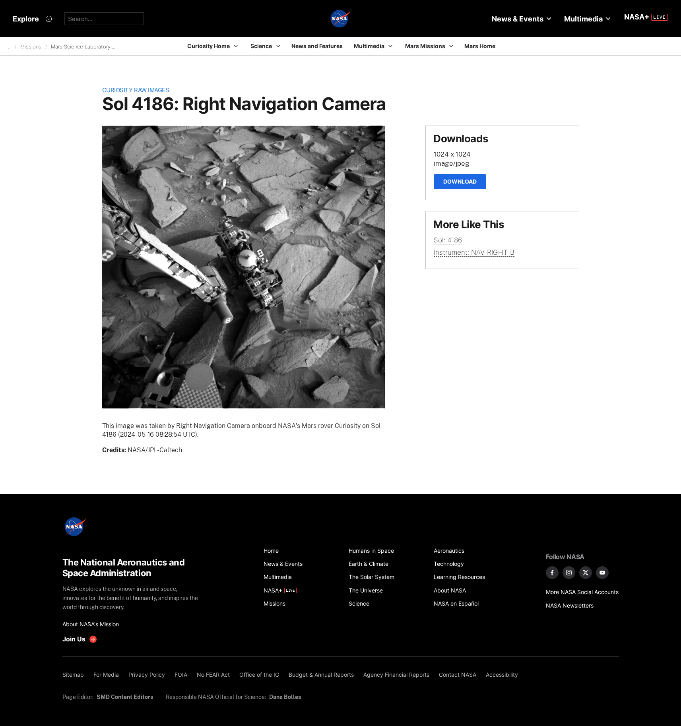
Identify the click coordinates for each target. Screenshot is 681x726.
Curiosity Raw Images (135, 90)
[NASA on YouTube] (602, 572)
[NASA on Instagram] (569, 572)
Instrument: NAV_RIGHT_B (474, 252)
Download (460, 181)
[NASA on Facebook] (552, 572)
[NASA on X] (585, 572)
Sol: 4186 (448, 240)
